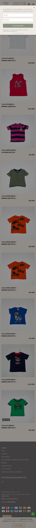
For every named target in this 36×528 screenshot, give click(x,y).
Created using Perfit (18, 33)
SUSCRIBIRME (18, 26)
